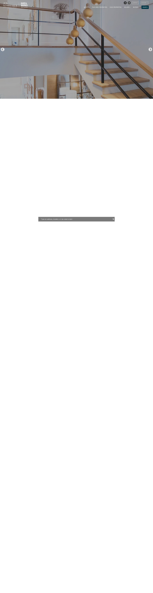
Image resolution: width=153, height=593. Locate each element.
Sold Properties (116, 7)
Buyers (135, 7)
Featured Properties (99, 7)
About (86, 7)
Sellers (127, 7)
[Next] (150, 49)
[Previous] (2, 49)
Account (144, 2)
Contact (135, 2)
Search (145, 7)
